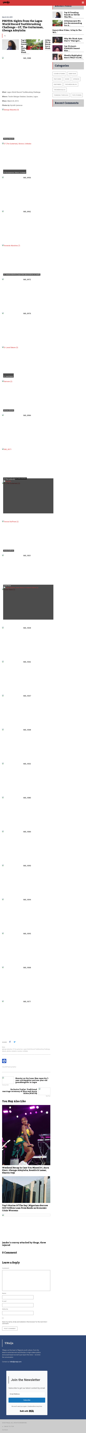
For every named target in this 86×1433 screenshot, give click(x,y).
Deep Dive (72, 73)
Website (5, 1309)
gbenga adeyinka (7, 1049)
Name (4, 1293)
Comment (5, 1268)
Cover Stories (59, 73)
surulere (19, 1051)
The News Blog (59, 90)
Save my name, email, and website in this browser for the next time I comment (24, 1322)
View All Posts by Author (9, 1067)
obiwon (4, 1051)
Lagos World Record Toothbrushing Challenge (36, 1049)
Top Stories (76, 95)
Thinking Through (61, 95)
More (3, 1047)
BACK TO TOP (9, 1426)
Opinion (76, 79)
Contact (5, 1429)
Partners (57, 84)
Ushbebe (25, 1051)
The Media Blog (71, 84)
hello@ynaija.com (16, 1362)
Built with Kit (27, 1411)
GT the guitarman (18, 1049)
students (14, 1051)
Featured (57, 79)
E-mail (4, 1301)
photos (9, 1051)
